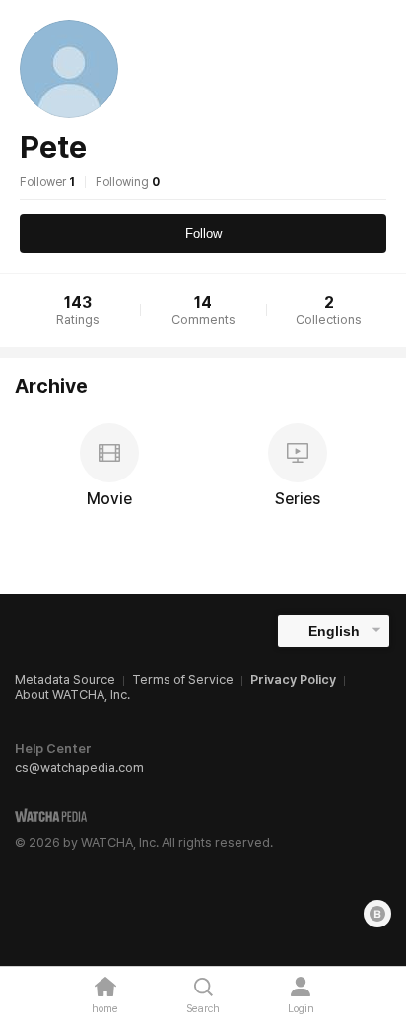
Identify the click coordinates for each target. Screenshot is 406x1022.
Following (128, 182)
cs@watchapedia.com (79, 767)
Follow (203, 233)
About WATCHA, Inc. (72, 694)
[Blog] (377, 913)
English (334, 631)
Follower (47, 182)
